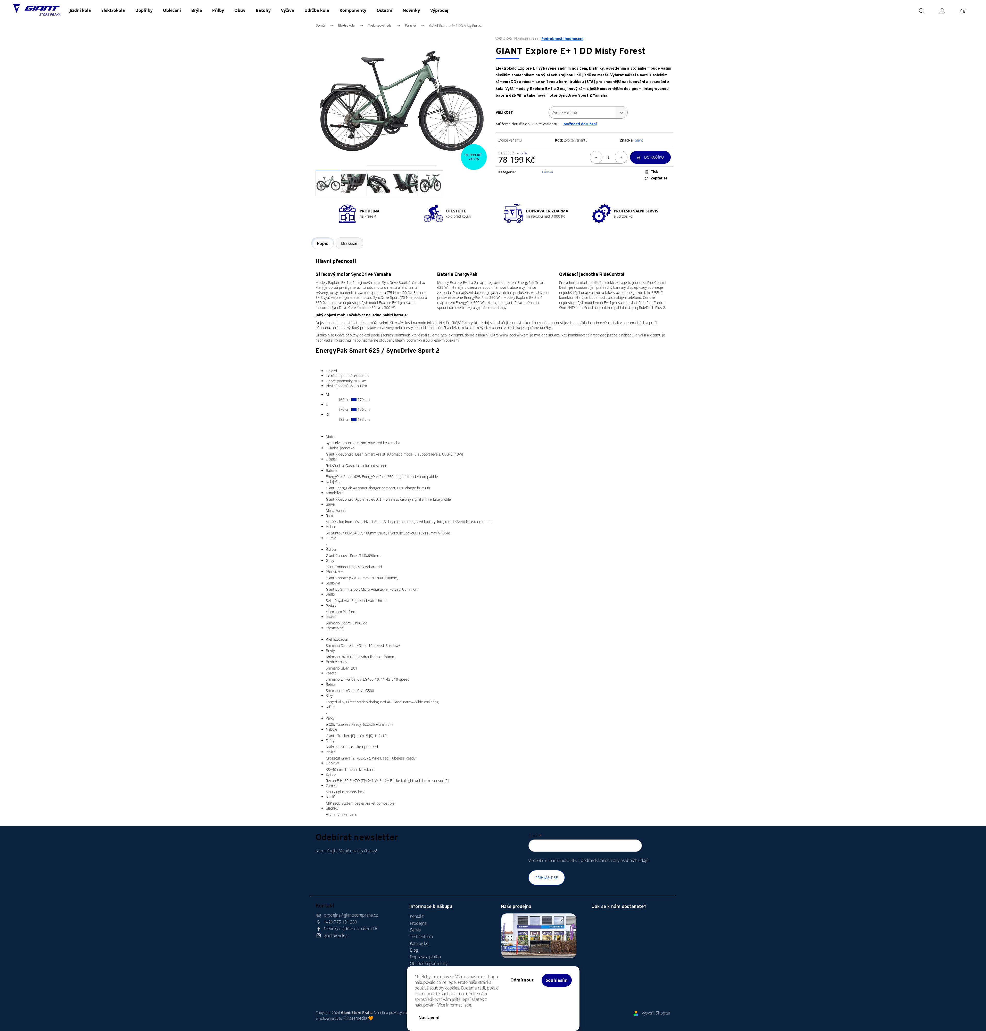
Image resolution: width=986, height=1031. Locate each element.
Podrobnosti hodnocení (562, 38)
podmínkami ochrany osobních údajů (615, 860)
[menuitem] (80, 10)
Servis (415, 930)
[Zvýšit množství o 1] (621, 157)
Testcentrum (421, 936)
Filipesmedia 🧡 (358, 1018)
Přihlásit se (546, 877)
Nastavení (429, 1017)
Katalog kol (419, 943)
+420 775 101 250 (340, 922)
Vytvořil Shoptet (656, 1013)
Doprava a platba (425, 957)
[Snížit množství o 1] (596, 157)
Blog (414, 950)
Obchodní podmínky (429, 963)
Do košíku (654, 157)
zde (468, 1005)
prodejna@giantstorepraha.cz (351, 915)
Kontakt (417, 916)
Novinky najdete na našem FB (350, 928)
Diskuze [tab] (349, 243)
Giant (639, 140)
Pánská (547, 172)
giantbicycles (335, 935)
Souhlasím (557, 980)
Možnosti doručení (580, 123)
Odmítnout (522, 980)
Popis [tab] (322, 243)
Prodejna (418, 923)
